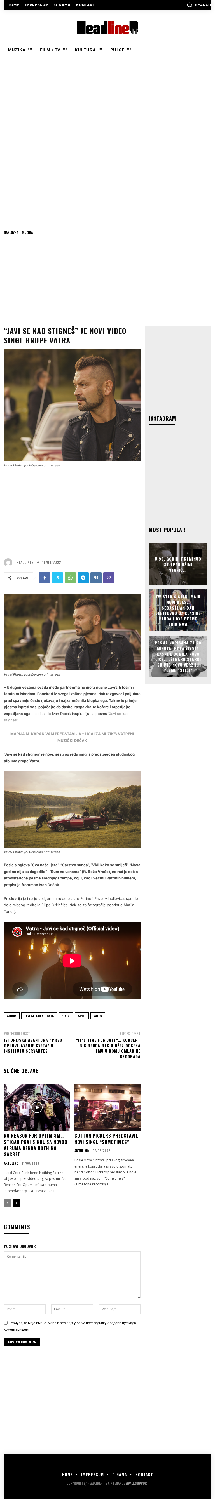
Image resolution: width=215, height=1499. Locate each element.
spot (82, 1015)
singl (66, 1015)
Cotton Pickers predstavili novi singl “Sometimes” (107, 1138)
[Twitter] (57, 577)
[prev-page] (7, 1203)
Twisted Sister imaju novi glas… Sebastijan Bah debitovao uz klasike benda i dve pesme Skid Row (178, 610)
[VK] (96, 577)
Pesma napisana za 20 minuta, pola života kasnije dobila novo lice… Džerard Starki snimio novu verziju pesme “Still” (178, 656)
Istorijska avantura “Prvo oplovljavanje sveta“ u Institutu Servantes (33, 1045)
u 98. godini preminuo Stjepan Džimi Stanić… (178, 564)
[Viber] (108, 577)
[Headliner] (9, 562)
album (12, 1015)
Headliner (25, 562)
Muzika (27, 232)
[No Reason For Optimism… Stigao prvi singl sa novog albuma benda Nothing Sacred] (37, 1107)
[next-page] (16, 1203)
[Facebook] (44, 577)
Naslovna (11, 232)
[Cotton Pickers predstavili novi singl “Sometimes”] (107, 1107)
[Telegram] (83, 577)
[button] (199, 5)
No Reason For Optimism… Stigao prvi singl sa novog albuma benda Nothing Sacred (35, 1145)
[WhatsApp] (70, 577)
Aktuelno (11, 1163)
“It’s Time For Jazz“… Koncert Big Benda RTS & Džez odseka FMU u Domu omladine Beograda (108, 1048)
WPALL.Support (137, 1483)
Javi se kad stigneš (39, 1015)
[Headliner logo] (107, 27)
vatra (98, 1015)
